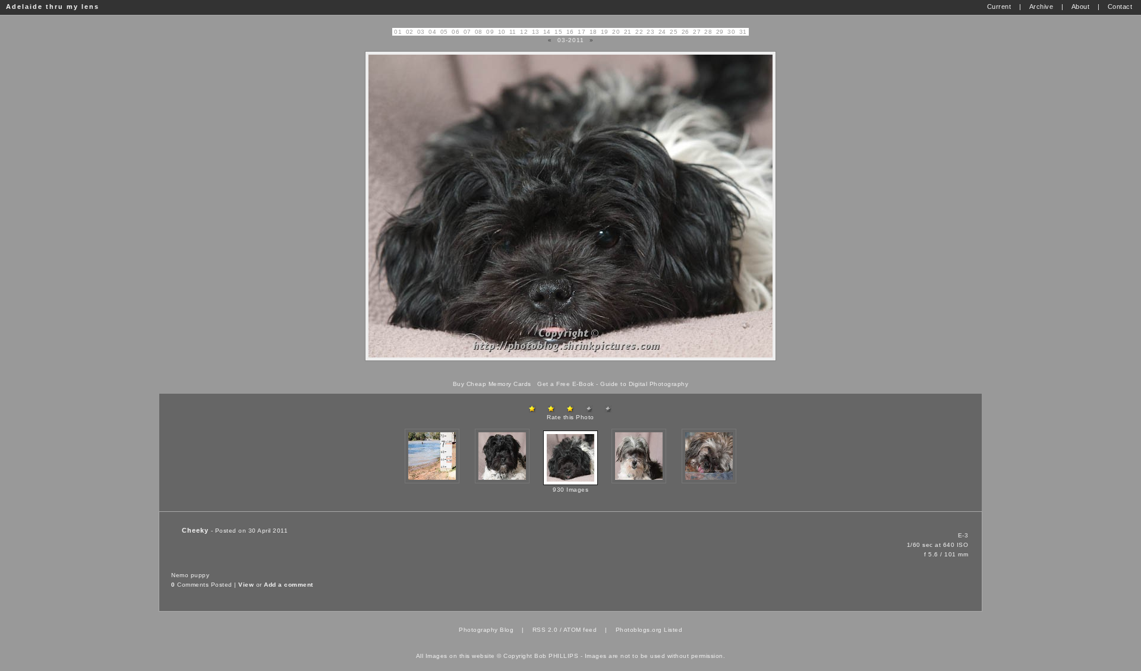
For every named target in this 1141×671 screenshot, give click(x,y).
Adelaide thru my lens (52, 6)
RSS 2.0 (545, 629)
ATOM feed (580, 629)
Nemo (179, 575)
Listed (673, 629)
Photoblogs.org (639, 629)
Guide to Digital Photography (644, 384)
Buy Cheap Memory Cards (492, 384)
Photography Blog (486, 629)
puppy (200, 575)
